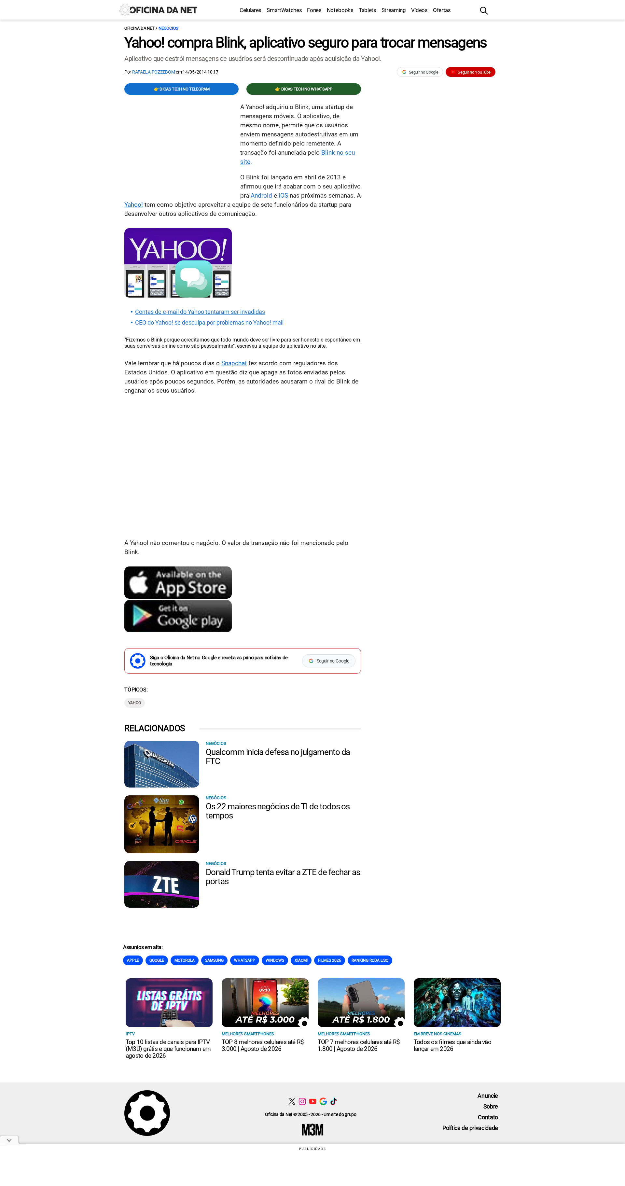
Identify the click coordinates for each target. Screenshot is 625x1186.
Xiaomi (301, 960)
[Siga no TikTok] (333, 1101)
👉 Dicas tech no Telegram (182, 89)
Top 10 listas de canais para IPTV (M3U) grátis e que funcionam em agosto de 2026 (168, 1049)
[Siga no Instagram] (302, 1101)
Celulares (250, 10)
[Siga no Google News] (323, 1101)
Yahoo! (133, 204)
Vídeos (419, 10)
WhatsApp (244, 960)
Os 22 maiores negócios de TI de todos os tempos (278, 811)
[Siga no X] (292, 1101)
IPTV (130, 1033)
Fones (314, 10)
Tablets (367, 10)
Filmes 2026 (329, 960)
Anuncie (488, 1095)
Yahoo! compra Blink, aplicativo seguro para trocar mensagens (305, 42)
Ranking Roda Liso (370, 960)
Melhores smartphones (248, 1033)
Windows (275, 960)
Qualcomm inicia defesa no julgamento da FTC (278, 756)
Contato (488, 1117)
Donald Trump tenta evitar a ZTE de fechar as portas (283, 877)
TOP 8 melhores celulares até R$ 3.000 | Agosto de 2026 (263, 1045)
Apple (133, 960)
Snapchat (234, 363)
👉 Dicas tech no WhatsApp (303, 89)
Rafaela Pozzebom (153, 72)
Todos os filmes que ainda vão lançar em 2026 (452, 1045)
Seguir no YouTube (474, 72)
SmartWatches (284, 10)
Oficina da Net (139, 28)
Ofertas (442, 10)
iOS (283, 195)
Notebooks (340, 10)
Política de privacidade (470, 1127)
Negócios (168, 28)
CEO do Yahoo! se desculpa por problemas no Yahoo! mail (209, 322)
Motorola (184, 960)
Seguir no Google (423, 72)
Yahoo (134, 703)
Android (261, 195)
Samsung (214, 960)
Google (156, 960)
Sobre (490, 1106)
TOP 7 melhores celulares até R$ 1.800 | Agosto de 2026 (359, 1045)
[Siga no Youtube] (313, 1101)
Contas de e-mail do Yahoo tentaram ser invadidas (200, 312)
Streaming (394, 10)
